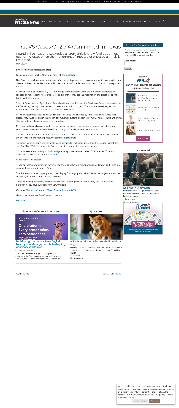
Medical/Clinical (55, 21)
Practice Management (74, 21)
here (59, 195)
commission (61, 137)
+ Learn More (76, 255)
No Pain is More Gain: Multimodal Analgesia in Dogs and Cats (148, 98)
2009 (54, 154)
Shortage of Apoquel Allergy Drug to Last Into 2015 (51, 190)
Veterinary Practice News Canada (74, 1)
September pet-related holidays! (148, 108)
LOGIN (157, 21)
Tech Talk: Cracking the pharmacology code (148, 119)
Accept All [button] (154, 401)
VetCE (108, 1)
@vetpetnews (68, 74)
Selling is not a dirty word (149, 130)
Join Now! (143, 138)
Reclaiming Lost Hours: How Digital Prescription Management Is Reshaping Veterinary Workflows (40, 244)
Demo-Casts (114, 21)
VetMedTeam (97, 1)
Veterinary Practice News (46, 1)
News (43, 21)
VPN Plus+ (137, 21)
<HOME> (20, 200)
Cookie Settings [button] (140, 401)
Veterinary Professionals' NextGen (128, 1)
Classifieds (126, 21)
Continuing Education (96, 21)
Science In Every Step (136, 187)
